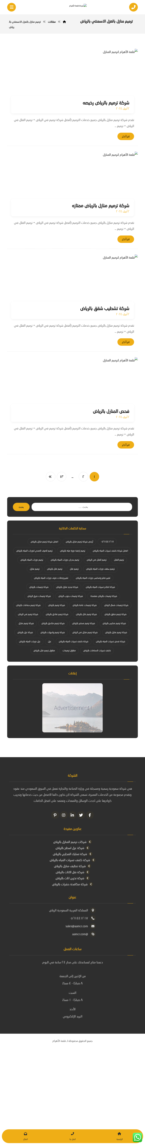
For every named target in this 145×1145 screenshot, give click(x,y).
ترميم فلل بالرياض (54, 568)
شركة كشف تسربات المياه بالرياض (73, 641)
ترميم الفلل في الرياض (96, 559)
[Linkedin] (72, 815)
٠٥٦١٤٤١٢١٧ (107, 541)
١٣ (61, 477)
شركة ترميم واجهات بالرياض (52, 632)
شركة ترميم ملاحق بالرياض (53, 623)
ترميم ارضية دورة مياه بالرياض (72, 550)
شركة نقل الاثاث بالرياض (70, 872)
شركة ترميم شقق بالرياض (115, 614)
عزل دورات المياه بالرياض (29, 641)
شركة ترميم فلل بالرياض (86, 614)
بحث (21, 507)
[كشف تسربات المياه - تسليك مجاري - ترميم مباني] (72, 7)
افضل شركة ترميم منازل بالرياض (44, 541)
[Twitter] (81, 815)
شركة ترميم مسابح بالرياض (83, 623)
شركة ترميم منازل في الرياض (85, 632)
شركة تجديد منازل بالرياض (67, 587)
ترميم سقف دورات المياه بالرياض (100, 568)
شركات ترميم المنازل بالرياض (69, 842)
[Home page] (64, 21)
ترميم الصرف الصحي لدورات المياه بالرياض (34, 550)
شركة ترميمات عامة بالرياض (84, 605)
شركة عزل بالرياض (25, 632)
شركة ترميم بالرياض (56, 605)
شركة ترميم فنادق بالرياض (57, 614)
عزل (49, 641)
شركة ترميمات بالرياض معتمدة (103, 596)
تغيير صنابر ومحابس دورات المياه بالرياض (93, 577)
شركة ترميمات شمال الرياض (116, 605)
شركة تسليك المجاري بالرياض (70, 854)
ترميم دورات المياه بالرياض (31, 559)
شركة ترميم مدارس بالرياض (114, 623)
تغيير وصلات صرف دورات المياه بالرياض (51, 577)
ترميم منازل (34, 568)
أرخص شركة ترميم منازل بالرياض (79, 541)
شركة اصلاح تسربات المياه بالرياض (100, 587)
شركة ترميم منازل (26, 623)
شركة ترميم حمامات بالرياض (28, 605)
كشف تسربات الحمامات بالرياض (97, 650)
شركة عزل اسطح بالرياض (70, 848)
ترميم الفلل (119, 559)
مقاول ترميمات (69, 650)
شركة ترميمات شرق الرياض (39, 596)
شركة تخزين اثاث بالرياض (70, 878)
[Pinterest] (55, 815)
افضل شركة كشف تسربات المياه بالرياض (110, 550)
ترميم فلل (74, 568)
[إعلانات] (72, 707)
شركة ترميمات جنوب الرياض (70, 596)
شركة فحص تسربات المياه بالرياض (110, 641)
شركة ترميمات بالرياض (39, 587)
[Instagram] (64, 815)
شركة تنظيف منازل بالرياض (70, 866)
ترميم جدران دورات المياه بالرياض (65, 559)
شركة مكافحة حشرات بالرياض (70, 884)
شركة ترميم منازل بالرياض (116, 632)
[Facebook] (90, 815)
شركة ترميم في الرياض (28, 614)
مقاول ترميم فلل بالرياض (44, 650)
